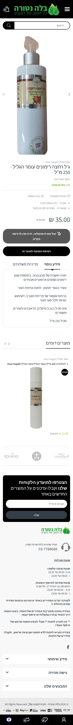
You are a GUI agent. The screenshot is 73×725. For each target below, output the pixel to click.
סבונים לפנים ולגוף (44, 208)
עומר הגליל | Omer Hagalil (58, 162)
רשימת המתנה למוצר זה (36, 251)
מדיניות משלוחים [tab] (25, 264)
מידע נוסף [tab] (52, 264)
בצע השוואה (33, 196)
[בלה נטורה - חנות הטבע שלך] (36, 8)
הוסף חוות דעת (62, 179)
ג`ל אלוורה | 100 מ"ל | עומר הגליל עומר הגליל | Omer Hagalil (37, 363)
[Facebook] (68, 647)
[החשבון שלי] (64, 720)
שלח (36, 515)
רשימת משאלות (58, 196)
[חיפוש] (8, 25)
